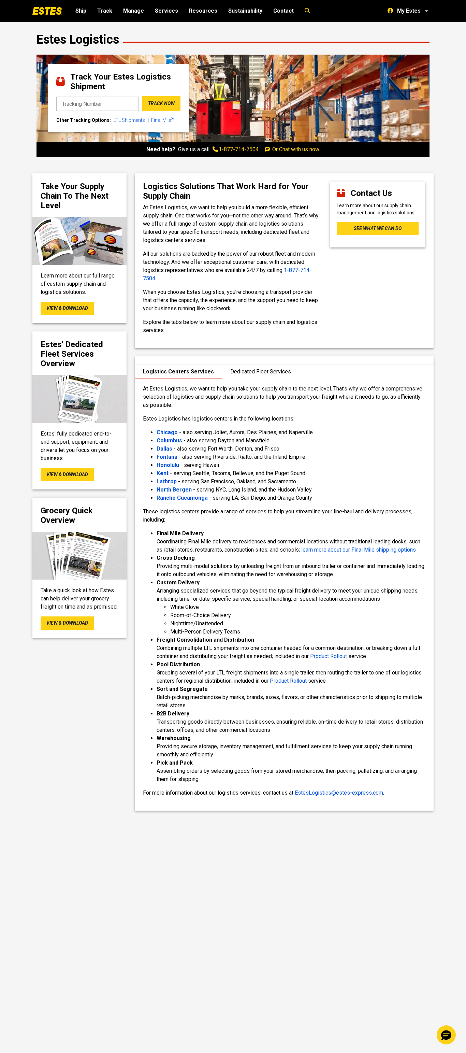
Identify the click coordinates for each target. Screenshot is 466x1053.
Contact (283, 11)
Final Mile (162, 120)
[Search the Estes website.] (307, 11)
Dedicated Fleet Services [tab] (260, 371)
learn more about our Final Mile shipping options (358, 549)
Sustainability (245, 11)
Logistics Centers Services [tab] (178, 371)
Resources (203, 11)
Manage (133, 11)
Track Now (161, 103)
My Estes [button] (409, 11)
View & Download (67, 308)
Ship (80, 11)
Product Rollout (328, 656)
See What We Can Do (378, 228)
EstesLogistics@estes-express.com (339, 792)
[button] (446, 1034)
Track (104, 11)
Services (166, 11)
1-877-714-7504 (239, 149)
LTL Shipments (129, 120)
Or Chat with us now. (295, 149)
